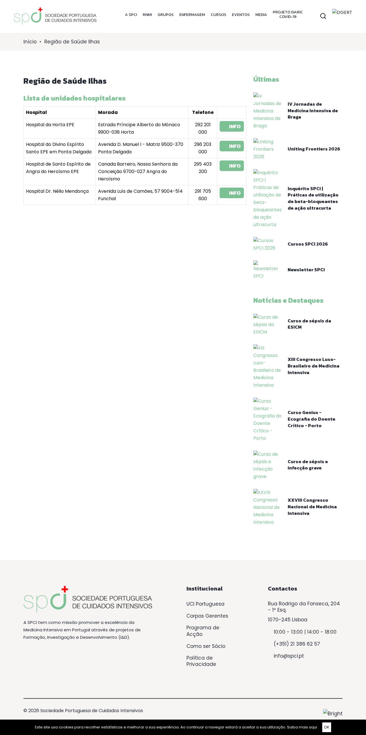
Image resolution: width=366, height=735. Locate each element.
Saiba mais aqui (302, 727)
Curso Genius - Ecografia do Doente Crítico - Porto (311, 419)
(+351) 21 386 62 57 (297, 644)
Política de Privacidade (201, 661)
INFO (234, 126)
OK (326, 727)
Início (30, 41)
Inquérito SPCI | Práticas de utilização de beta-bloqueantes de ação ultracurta (313, 198)
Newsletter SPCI (306, 269)
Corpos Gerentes (207, 616)
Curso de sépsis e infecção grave (308, 464)
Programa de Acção (202, 630)
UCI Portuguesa (205, 604)
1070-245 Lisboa (287, 619)
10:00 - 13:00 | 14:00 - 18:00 (305, 632)
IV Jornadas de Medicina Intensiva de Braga (313, 110)
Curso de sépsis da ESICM (309, 324)
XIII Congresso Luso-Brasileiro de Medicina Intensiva (313, 365)
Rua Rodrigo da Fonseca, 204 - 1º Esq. (304, 607)
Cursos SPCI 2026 (308, 243)
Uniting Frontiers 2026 (314, 148)
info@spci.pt (289, 656)
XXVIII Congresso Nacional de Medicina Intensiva (312, 506)
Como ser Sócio (205, 646)
